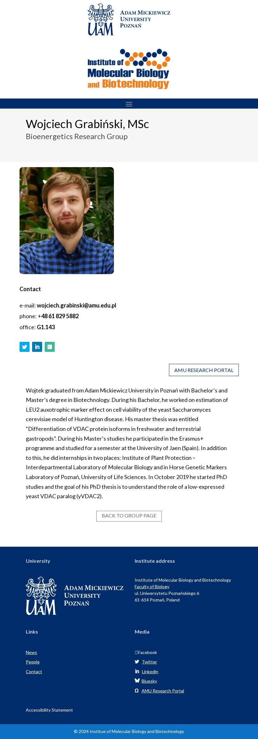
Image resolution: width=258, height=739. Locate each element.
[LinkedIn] (38, 347)
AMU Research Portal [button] (203, 370)
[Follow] (50, 347)
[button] (129, 104)
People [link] (33, 661)
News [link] (31, 652)
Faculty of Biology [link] (152, 586)
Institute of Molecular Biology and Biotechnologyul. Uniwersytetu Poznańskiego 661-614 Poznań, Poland (183, 589)
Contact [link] (34, 671)
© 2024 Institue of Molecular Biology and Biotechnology (129, 731)
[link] (129, 33)
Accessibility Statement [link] (49, 710)
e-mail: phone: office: (68, 316)
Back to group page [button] (129, 515)
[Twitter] (26, 347)
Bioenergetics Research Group (77, 137)
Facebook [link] (146, 652)
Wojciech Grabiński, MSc (87, 124)
